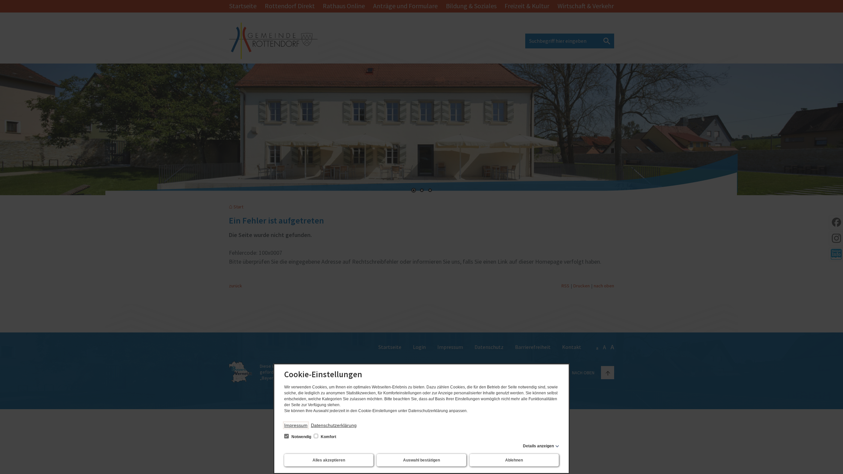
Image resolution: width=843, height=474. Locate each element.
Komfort (328, 436)
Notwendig (301, 436)
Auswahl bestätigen (421, 460)
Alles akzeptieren (329, 460)
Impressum (296, 425)
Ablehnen (514, 460)
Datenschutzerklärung (334, 425)
